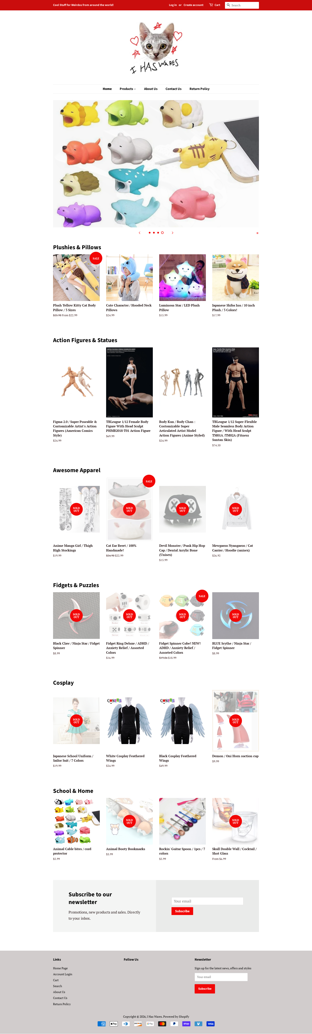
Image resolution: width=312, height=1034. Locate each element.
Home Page (60, 968)
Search (57, 986)
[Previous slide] (139, 232)
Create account (193, 5)
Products (127, 89)
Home (107, 89)
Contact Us (173, 89)
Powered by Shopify (176, 1016)
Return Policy (199, 89)
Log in (173, 5)
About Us (150, 89)
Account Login (62, 974)
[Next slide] (172, 232)
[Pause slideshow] (257, 232)
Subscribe (182, 911)
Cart (217, 5)
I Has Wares (154, 1016)
